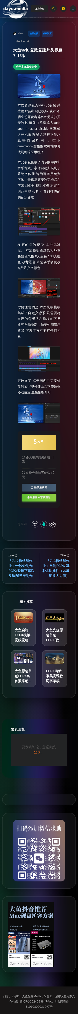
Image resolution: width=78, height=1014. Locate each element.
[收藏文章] (35, 524)
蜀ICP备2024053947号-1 (36, 1001)
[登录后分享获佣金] (44, 524)
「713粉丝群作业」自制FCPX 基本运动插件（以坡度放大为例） (56, 568)
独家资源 (47, 33)
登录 (41, 8)
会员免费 (34, 33)
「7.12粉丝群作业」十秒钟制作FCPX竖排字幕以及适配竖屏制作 (21, 568)
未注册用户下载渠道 (39, 497)
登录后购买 (40, 487)
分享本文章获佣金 (26, 66)
